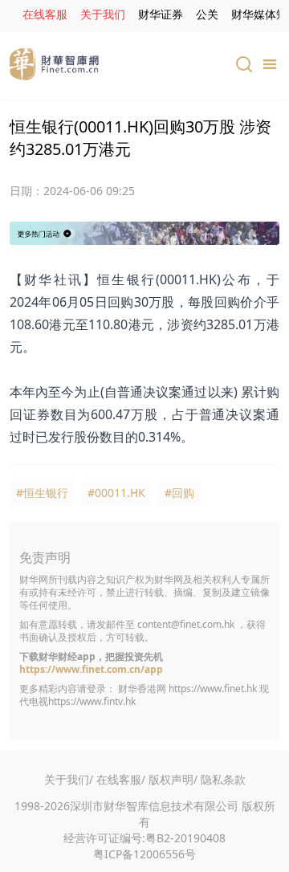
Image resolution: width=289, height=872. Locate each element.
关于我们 (102, 14)
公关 (207, 14)
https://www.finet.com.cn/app (91, 669)
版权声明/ (173, 779)
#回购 (179, 492)
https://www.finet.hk (213, 688)
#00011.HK (116, 492)
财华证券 (160, 14)
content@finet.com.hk (185, 624)
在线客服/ (120, 779)
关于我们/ (68, 779)
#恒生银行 (42, 492)
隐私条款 (223, 779)
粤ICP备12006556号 (144, 854)
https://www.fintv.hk (92, 701)
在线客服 (44, 14)
